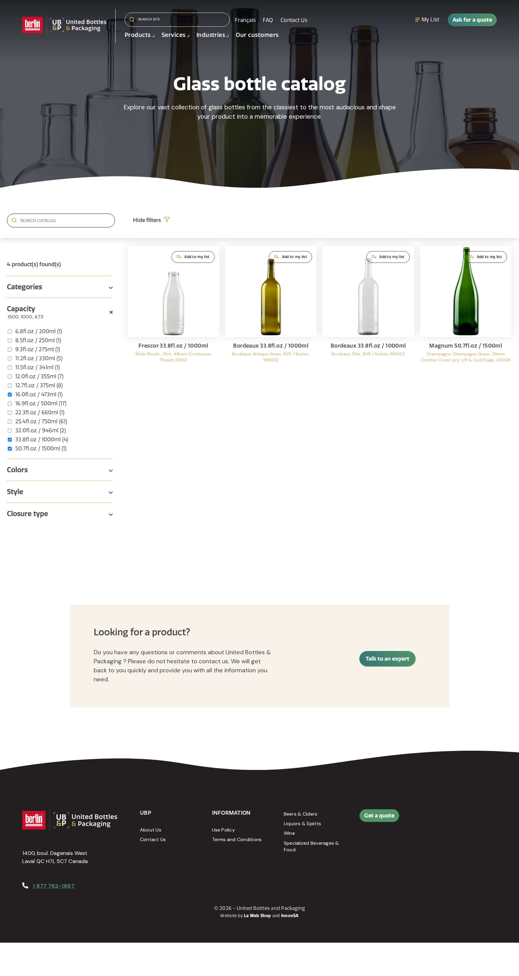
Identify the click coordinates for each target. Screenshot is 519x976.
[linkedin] (457, 818)
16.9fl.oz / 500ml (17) (40, 403)
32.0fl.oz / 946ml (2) (40, 430)
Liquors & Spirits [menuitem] (302, 823)
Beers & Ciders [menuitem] (300, 814)
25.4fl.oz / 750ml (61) (41, 421)
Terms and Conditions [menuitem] (237, 839)
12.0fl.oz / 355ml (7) (39, 376)
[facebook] (443, 818)
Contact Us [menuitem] (294, 20)
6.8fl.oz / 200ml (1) (38, 331)
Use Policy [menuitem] (223, 830)
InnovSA (290, 915)
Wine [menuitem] (289, 833)
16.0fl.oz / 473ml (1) (38, 394)
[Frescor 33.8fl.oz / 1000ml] (173, 310)
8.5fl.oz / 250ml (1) (38, 340)
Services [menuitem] (174, 35)
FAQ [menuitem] (268, 20)
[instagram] (470, 818)
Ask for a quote (472, 19)
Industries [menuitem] (210, 35)
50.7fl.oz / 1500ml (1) (40, 448)
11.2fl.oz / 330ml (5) (38, 358)
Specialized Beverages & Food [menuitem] (311, 846)
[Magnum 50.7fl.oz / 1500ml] (466, 310)
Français (245, 20)
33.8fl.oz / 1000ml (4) (41, 439)
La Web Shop (257, 915)
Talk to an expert (387, 658)
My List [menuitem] (430, 20)
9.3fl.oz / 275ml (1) (37, 349)
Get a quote (379, 815)
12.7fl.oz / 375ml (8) (39, 385)
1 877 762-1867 (53, 885)
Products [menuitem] (138, 35)
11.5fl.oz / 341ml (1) (37, 367)
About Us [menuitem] (150, 830)
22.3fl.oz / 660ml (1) (39, 412)
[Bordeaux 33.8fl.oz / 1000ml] (271, 310)
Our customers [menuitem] (257, 35)
